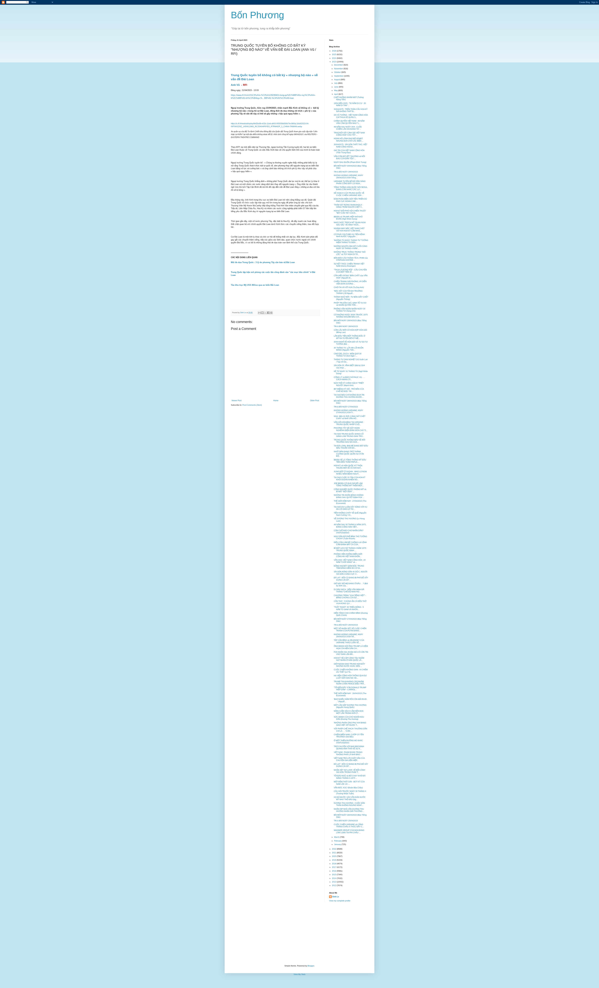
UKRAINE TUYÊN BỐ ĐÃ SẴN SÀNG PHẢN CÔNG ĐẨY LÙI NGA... (349, 182)
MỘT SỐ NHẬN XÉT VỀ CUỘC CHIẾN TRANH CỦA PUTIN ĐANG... (350, 629)
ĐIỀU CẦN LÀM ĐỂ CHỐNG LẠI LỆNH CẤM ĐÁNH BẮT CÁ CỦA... (350, 543)
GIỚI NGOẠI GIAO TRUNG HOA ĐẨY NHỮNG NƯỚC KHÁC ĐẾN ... (349, 665)
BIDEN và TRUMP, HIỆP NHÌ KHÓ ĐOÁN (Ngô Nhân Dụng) (348, 218)
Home (275, 400)
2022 (334, 849)
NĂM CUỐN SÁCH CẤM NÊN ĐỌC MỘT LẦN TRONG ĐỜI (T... (349, 712)
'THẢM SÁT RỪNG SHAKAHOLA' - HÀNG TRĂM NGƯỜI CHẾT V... (348, 206)
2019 (334, 860)
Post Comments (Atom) (252, 405)
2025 (334, 54)
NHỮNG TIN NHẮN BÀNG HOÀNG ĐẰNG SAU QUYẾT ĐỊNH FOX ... (349, 496)
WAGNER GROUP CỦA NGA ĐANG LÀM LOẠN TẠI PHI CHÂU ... (349, 831)
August (337, 79)
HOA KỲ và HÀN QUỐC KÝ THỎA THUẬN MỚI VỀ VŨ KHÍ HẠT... (348, 467)
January (337, 844)
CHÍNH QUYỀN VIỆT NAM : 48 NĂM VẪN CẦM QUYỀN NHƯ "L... (349, 122)
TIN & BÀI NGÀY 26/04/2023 (346, 625)
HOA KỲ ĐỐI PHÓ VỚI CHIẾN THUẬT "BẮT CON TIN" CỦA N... (350, 212)
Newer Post (236, 400)
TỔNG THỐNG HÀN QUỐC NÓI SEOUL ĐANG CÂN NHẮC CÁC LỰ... (351, 188)
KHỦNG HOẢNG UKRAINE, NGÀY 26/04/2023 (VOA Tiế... (348, 635)
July (336, 83)
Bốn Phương (257, 15)
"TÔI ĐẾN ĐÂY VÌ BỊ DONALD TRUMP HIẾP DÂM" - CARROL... (350, 688)
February (338, 841)
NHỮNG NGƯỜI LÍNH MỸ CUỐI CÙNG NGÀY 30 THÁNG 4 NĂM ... (350, 247)
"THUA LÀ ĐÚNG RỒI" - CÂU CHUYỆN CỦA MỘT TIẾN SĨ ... (350, 271)
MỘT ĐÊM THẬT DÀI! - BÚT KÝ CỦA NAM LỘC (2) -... (349, 783)
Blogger (311, 966)
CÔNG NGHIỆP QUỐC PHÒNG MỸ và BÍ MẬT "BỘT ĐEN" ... (350, 490)
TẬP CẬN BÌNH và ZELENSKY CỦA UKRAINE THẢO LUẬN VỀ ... (349, 641)
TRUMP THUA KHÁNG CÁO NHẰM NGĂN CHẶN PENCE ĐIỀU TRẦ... (349, 682)
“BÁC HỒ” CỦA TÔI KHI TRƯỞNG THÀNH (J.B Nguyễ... (348, 292)
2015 (334, 874)
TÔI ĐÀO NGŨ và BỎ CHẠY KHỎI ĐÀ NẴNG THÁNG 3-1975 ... (349, 777)
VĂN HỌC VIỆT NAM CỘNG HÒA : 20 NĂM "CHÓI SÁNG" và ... (350, 561)
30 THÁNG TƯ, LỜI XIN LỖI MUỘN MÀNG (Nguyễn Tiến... (348, 349)
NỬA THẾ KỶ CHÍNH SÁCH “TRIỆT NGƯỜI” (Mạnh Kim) (349, 384)
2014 (334, 878)
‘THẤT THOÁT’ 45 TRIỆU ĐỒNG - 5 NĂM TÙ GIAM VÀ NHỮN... (349, 608)
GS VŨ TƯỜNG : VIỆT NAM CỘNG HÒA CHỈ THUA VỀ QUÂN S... (351, 116)
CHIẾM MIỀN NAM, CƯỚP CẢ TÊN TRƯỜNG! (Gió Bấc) (349, 736)
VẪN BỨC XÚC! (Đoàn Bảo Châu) (348, 788)
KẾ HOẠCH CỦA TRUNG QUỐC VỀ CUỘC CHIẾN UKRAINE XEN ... (349, 194)
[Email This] (259, 312)
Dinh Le (243, 312)
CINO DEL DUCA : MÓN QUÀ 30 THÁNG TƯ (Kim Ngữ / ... (347, 355)
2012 (334, 885)
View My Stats (299, 974)
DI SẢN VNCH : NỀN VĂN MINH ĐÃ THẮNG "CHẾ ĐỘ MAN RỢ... (349, 590)
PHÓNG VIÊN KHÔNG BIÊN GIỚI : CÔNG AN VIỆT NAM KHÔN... (348, 555)
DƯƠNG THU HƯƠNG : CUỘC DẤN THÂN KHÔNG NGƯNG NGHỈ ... (349, 804)
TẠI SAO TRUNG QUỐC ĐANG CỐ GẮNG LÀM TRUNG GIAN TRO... (349, 435)
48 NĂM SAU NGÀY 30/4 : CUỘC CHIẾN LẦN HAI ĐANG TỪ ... (348, 128)
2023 (334, 62)
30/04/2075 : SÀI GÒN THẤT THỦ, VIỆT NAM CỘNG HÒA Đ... (350, 145)
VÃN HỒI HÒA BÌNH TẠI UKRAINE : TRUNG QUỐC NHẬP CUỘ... (349, 423)
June (336, 87)
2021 (334, 853)
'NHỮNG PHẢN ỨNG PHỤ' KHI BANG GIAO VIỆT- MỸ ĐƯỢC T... (350, 724)
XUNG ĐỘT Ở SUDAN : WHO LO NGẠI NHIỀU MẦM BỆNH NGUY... (350, 472)
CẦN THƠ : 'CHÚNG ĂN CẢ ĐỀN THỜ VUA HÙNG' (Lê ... (350, 602)
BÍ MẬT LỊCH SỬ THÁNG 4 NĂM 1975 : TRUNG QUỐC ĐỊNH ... (350, 549)
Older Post (314, 400)
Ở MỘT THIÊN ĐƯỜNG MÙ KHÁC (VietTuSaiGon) (348, 741)
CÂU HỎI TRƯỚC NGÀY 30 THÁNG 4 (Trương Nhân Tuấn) (350, 792)
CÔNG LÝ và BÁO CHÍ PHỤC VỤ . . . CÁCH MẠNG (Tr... (349, 378)
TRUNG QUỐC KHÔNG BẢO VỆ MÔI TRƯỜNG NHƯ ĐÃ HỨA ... (349, 441)
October (337, 72)
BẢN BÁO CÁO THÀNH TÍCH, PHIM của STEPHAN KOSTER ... (351, 259)
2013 (334, 882)
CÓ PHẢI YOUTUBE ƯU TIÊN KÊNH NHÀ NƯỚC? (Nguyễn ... (349, 235)
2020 (334, 856)
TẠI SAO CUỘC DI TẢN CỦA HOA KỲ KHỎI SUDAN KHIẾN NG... (349, 478)
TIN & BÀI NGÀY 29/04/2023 (346, 172)
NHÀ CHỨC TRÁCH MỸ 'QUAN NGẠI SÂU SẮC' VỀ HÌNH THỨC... (350, 223)
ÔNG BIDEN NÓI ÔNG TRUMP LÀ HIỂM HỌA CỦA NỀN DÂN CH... (351, 647)
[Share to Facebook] (268, 312)
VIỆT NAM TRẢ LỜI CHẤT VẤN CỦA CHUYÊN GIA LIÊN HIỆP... (349, 759)
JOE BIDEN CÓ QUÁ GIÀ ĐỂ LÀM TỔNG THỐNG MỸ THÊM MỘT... (348, 484)
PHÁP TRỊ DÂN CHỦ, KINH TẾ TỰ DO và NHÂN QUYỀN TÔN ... (350, 304)
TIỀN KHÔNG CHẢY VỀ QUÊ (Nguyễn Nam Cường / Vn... (350, 514)
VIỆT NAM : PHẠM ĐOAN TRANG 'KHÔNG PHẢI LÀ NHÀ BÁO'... (348, 753)
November (338, 69)
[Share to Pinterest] (271, 312)
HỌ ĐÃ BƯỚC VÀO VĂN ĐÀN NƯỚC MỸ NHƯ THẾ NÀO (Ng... (350, 798)
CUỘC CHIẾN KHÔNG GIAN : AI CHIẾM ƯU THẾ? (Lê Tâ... (351, 671)
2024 (334, 58)
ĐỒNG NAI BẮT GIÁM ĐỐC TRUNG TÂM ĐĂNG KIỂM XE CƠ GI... (349, 567)
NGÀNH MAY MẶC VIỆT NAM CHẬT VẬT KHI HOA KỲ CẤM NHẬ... (349, 229)
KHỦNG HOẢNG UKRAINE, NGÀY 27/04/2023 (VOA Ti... (348, 411)
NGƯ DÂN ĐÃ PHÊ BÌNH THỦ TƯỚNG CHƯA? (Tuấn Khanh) (350, 537)
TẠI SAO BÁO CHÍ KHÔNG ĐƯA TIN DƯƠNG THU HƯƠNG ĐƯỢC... (349, 396)
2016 (334, 871)
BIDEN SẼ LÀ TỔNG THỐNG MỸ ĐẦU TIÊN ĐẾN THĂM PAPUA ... (350, 461)
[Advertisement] (299, 933)
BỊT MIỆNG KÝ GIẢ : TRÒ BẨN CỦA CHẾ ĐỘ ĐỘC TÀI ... (349, 390)
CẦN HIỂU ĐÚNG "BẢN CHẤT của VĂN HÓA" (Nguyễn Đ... (351, 276)
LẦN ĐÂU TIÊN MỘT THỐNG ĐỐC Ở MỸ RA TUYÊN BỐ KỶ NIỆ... (349, 337)
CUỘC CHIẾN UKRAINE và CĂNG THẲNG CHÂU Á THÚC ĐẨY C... (349, 825)
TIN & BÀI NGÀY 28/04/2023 (346, 326)
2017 (334, 867)
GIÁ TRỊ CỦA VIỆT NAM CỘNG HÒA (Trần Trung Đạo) (349, 151)
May (336, 90)
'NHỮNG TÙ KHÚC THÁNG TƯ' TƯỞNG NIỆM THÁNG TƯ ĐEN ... (351, 241)
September (339, 76)
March (337, 837)
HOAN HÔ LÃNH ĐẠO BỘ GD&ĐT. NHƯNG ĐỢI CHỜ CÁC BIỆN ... (348, 139)
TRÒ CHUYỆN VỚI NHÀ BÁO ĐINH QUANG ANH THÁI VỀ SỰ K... (349, 747)
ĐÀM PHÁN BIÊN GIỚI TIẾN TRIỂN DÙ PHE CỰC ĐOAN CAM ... (350, 200)
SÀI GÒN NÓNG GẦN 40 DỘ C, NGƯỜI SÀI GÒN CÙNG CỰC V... (350, 573)
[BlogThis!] (262, 312)
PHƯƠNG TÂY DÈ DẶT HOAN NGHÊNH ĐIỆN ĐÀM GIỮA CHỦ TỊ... (350, 429)
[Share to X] (265, 312)
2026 (334, 51)
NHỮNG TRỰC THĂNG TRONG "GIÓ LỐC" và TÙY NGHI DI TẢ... (349, 253)
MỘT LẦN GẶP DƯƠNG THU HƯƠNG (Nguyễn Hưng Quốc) (350, 706)
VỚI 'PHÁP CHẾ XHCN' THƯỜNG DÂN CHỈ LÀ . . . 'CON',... (350, 730)
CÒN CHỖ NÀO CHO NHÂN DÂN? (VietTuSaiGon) (348, 531)
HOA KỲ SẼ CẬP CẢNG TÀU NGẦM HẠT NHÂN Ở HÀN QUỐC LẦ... (349, 659)
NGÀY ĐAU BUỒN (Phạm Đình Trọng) (350, 162)
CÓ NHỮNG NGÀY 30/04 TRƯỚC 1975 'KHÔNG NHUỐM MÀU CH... (351, 316)
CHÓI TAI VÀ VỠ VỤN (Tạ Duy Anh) (349, 287)
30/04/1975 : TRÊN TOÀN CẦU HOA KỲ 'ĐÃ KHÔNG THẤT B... (351, 110)
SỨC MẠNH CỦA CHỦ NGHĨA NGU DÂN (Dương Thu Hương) (349, 718)
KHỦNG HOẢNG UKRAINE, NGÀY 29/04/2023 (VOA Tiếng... (348, 176)
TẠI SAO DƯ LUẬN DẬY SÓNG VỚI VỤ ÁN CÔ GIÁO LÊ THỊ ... (350, 508)
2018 (334, 864)
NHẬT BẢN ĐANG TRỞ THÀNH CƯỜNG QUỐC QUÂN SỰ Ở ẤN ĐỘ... (349, 453)
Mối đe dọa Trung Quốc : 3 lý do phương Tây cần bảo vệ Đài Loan (263, 262)
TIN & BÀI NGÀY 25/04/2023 (346, 821)
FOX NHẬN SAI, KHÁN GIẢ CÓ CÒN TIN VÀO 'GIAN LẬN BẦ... (351, 653)
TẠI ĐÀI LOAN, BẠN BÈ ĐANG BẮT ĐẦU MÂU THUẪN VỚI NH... (351, 447)
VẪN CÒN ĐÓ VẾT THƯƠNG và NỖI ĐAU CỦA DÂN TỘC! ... (349, 157)
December (338, 65)
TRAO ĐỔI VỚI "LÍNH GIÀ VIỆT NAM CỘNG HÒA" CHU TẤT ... (349, 134)
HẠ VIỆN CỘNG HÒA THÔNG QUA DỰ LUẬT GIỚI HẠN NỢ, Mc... (350, 677)
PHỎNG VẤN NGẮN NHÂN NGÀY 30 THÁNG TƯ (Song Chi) (349, 310)
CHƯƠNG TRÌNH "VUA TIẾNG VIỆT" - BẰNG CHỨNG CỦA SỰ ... (350, 596)
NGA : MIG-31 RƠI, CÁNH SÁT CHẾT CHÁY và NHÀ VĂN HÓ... (349, 417)
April (336, 94)
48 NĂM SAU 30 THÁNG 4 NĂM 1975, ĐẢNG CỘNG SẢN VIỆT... (350, 525)
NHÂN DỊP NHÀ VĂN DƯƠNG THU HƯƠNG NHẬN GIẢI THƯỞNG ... (349, 810)
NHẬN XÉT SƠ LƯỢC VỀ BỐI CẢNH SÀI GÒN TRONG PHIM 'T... (349, 771)
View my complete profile (339, 901)
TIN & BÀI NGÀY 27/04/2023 (346, 407)
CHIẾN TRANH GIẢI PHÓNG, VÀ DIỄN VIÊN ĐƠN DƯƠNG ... (350, 282)
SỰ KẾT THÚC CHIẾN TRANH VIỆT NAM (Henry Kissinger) (349, 265)
